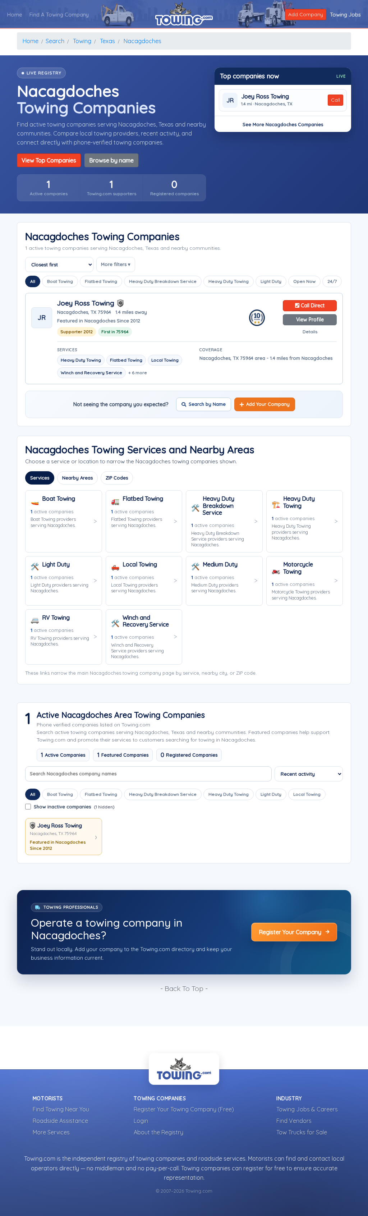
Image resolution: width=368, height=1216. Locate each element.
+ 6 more (137, 372)
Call (335, 100)
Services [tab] (39, 478)
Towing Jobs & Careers (307, 1109)
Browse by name (111, 160)
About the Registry (158, 1132)
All (32, 281)
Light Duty (271, 281)
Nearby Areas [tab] (77, 478)
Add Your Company (268, 404)
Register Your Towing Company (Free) (184, 1109)
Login (141, 1120)
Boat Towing (60, 281)
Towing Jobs (345, 14)
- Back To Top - (184, 988)
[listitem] (48, 188)
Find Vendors (294, 1120)
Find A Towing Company (59, 14)
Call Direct (312, 305)
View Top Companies (49, 160)
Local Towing (307, 794)
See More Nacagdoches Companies (283, 124)
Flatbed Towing (101, 281)
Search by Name (207, 404)
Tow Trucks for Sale (301, 1132)
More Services (51, 1132)
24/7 (332, 281)
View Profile (310, 319)
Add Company (305, 14)
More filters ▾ (115, 264)
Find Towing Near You (61, 1109)
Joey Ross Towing (265, 96)
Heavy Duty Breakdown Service (163, 281)
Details (310, 331)
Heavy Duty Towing (228, 281)
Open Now (304, 281)
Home (14, 14)
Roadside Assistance (60, 1120)
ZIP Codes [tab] (117, 478)
